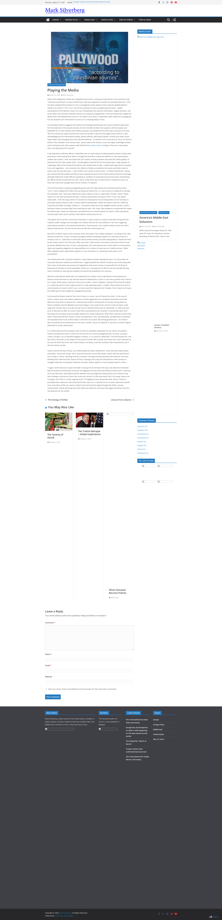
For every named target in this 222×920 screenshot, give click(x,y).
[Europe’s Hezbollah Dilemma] (144, 328)
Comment (50, 622)
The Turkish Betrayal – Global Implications (89, 433)
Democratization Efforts (148, 212)
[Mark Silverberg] (48, 20)
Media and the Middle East (56, 85)
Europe (55, 20)
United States (107, 20)
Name (48, 654)
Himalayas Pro (142, 453)
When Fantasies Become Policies (117, 591)
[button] (60, 19)
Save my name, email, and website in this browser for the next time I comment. (82, 689)
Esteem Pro (141, 442)
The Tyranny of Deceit (55, 436)
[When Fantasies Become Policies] (120, 414)
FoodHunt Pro (142, 430)
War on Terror (126, 20)
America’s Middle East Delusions (153, 220)
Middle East (89, 20)
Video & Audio (145, 20)
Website (48, 676)
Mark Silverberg (68, 95)
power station (96, 145)
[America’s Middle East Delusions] (157, 122)
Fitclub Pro (141, 449)
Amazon (102, 725)
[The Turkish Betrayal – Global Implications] (89, 414)
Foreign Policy (71, 20)
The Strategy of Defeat (58, 400)
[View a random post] (174, 20)
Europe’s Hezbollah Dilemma (161, 326)
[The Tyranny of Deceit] (58, 414)
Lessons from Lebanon (121, 400)
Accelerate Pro (142, 438)
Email (48, 665)
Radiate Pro (141, 445)
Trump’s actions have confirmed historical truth (91, 2)
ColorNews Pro (143, 434)
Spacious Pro (142, 426)
